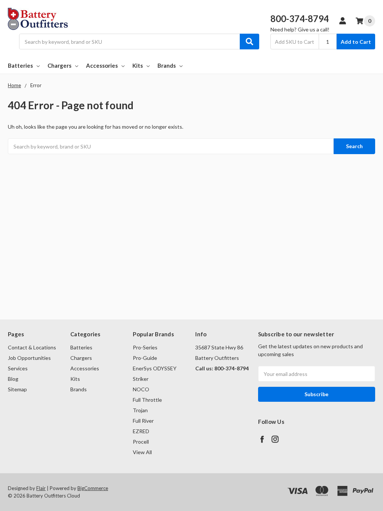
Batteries (20, 65)
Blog (13, 379)
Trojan (140, 410)
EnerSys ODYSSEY (155, 368)
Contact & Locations (32, 347)
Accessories (102, 65)
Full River (143, 420)
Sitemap (17, 389)
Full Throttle (147, 400)
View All (142, 452)
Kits (137, 65)
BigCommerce (92, 488)
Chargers (59, 65)
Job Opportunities (29, 358)
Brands (166, 65)
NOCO (141, 389)
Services (18, 368)
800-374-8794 (299, 18)
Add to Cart (356, 42)
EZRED (141, 431)
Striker (140, 379)
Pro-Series (145, 347)
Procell (141, 441)
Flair (41, 488)
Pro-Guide (145, 358)
